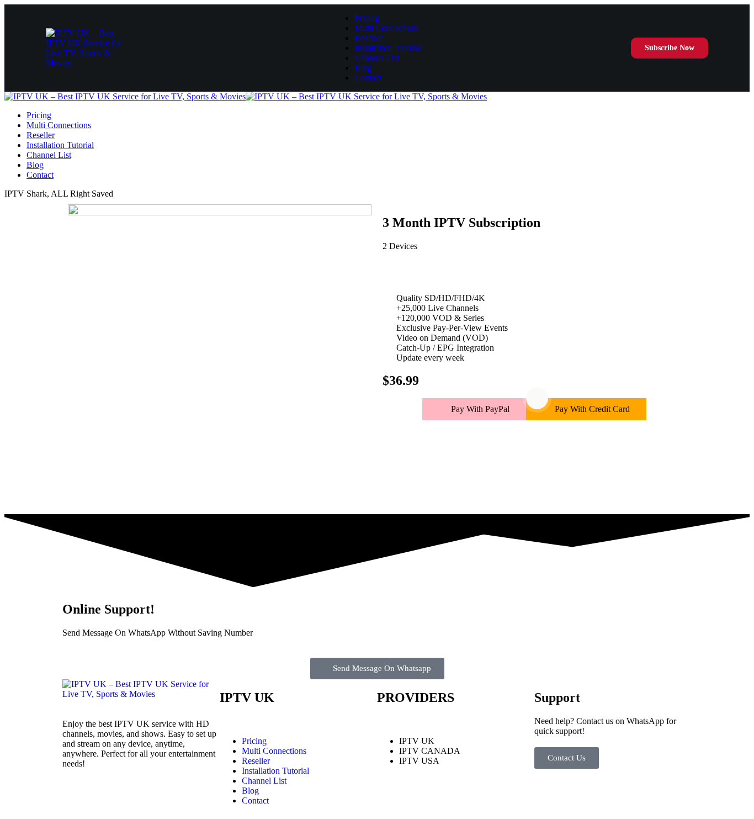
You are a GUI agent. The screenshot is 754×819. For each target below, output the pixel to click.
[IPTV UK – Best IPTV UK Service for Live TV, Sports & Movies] (245, 96)
